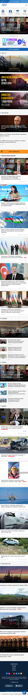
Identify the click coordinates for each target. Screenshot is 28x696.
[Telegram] (16, 674)
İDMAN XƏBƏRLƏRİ (14, 151)
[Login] (26, 1)
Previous (2, 25)
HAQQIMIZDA (14, 664)
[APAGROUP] (14, 682)
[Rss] (21, 674)
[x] (12, 674)
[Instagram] (9, 674)
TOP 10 (14, 670)
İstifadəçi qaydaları (10, 691)
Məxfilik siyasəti (18, 691)
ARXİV (14, 668)
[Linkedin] (19, 674)
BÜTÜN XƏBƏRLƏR (14, 49)
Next (26, 25)
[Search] (22, 1)
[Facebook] (7, 674)
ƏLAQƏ (14, 666)
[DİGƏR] (26, 5)
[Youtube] (14, 674)
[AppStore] (19, 685)
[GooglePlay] (9, 685)
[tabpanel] (14, 25)
